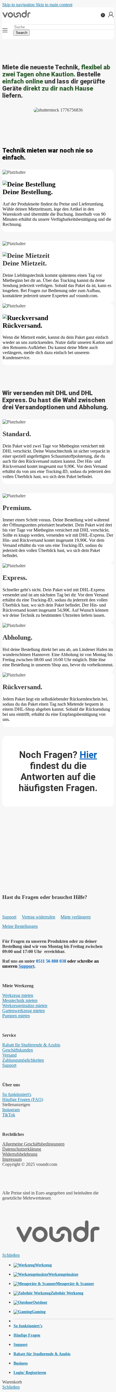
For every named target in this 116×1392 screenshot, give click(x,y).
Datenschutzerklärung (21, 1149)
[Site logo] (16, 17)
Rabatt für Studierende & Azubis (31, 1044)
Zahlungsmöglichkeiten (23, 1060)
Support (9, 917)
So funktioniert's (16, 1094)
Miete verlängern (76, 917)
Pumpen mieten (16, 1015)
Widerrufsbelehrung (19, 1154)
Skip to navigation (19, 4)
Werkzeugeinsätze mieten (24, 1005)
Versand (9, 1055)
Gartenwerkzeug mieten (23, 1010)
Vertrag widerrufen (38, 917)
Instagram (11, 1109)
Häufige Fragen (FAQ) (22, 1099)
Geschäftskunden (17, 1050)
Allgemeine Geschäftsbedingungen (33, 1144)
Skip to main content (54, 4)
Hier (88, 754)
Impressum (12, 1159)
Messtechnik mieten (19, 1000)
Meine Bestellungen (20, 926)
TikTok (8, 1114)
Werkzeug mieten (17, 995)
